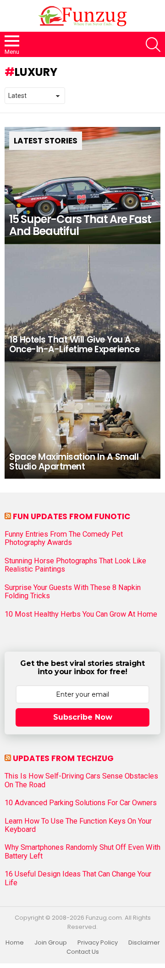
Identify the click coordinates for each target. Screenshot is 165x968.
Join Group (50, 942)
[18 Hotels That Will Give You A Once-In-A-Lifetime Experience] (82, 302)
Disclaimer (144, 942)
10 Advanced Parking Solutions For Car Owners (81, 803)
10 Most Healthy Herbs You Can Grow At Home (81, 614)
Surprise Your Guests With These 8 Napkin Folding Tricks (73, 592)
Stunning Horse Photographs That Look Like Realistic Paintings (75, 565)
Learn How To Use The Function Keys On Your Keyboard (78, 825)
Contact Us (82, 952)
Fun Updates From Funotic (71, 516)
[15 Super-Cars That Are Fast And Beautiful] (82, 185)
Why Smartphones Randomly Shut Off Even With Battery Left (82, 851)
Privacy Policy (97, 942)
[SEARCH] (153, 44)
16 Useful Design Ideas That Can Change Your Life (78, 878)
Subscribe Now (82, 717)
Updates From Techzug (63, 758)
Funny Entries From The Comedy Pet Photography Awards (64, 538)
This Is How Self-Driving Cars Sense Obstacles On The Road (81, 780)
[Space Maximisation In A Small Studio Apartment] (82, 420)
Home (15, 942)
